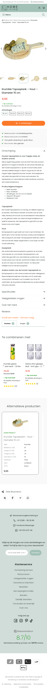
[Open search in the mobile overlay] (43, 14)
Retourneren (23, 574)
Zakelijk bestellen (23, 599)
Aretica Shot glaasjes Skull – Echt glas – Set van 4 (34, 364)
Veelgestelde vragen (23, 578)
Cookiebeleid (23, 687)
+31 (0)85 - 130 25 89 (25, 520)
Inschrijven (35, 553)
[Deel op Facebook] (12, 498)
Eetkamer (8, 20)
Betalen (23, 595)
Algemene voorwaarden (22, 684)
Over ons (23, 607)
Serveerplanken (24, 20)
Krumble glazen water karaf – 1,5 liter (12, 366)
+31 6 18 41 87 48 (25, 530)
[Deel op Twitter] (5, 498)
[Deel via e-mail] (20, 498)
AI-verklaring (6, 684)
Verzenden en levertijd (23, 603)
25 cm (20, 114)
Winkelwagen (43, 7)
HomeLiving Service (23, 570)
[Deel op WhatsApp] (28, 498)
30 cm (28, 114)
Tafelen (15, 20)
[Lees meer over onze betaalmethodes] (10, 661)
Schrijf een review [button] (10, 318)
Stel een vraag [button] (27, 318)
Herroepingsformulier (23, 591)
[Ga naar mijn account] (40, 7)
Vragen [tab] (22, 323)
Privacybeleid (38, 684)
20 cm (12, 114)
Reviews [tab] (7, 323)
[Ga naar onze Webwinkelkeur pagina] (36, 2)
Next (45, 49)
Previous (1, 49)
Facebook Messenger (25, 525)
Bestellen (23, 586)
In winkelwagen (25, 123)
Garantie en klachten (23, 582)
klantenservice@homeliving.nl (25, 515)
